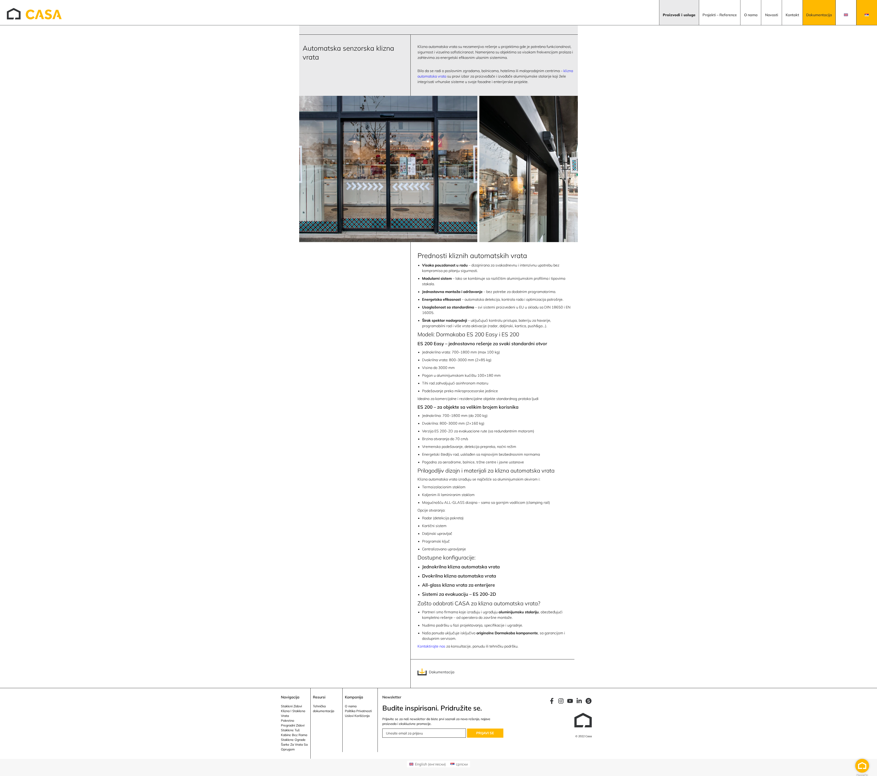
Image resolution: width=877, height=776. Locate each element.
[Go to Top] (870, 769)
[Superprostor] (588, 701)
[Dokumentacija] (422, 672)
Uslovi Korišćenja (357, 716)
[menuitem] (679, 12)
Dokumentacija (441, 672)
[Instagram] (561, 701)
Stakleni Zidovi (291, 706)
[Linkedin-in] (579, 701)
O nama (351, 706)
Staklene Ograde (293, 740)
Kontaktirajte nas (431, 646)
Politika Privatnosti (358, 711)
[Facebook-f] (552, 701)
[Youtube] (570, 701)
